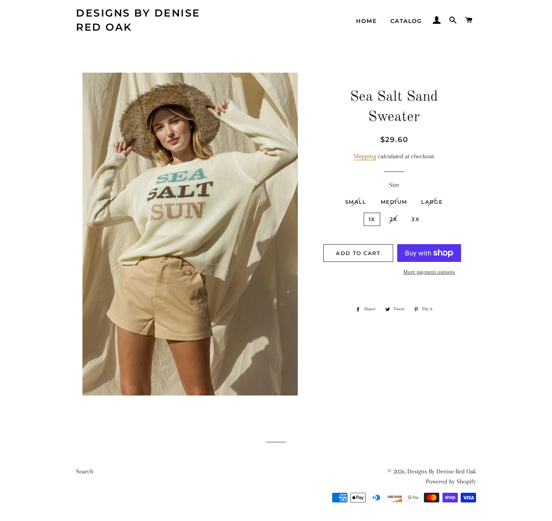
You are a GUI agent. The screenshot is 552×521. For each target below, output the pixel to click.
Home (366, 21)
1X (372, 219)
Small (356, 202)
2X (394, 219)
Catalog (406, 21)
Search (84, 471)
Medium (394, 202)
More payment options (429, 272)
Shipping (365, 156)
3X (415, 219)
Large (432, 202)
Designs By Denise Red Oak (138, 20)
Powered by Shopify (451, 481)
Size (394, 184)
